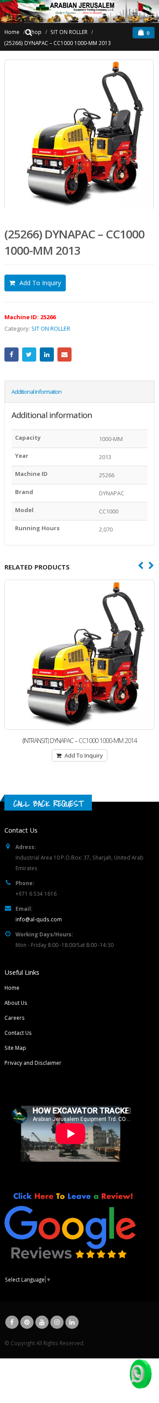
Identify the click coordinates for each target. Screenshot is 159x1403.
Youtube (42, 1322)
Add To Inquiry (40, 283)
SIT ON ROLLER (50, 328)
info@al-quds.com (38, 919)
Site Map (15, 1047)
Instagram (57, 1322)
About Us (15, 1002)
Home (11, 987)
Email (64, 354)
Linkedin (72, 1322)
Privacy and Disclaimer (32, 1062)
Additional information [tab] (36, 392)
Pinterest (27, 1322)
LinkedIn (47, 354)
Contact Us (18, 1032)
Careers (14, 1017)
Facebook (11, 354)
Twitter (29, 354)
